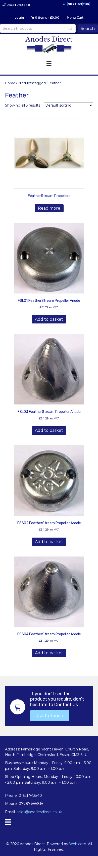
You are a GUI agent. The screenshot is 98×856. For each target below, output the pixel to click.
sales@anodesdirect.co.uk (39, 812)
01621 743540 (18, 5)
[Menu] (8, 822)
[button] (49, 715)
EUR (86, 4)
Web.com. (78, 844)
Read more (49, 208)
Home (10, 83)
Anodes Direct (49, 39)
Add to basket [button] (49, 319)
